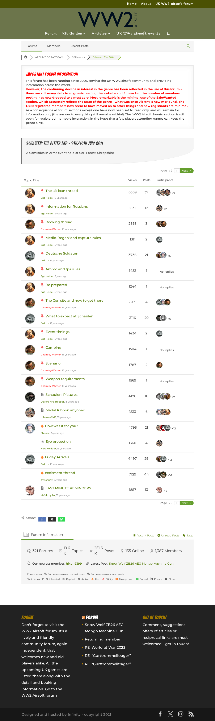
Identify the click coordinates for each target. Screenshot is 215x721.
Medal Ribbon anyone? (65, 410)
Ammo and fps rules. (63, 269)
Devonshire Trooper (52, 401)
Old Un (45, 260)
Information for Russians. (67, 207)
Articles (99, 33)
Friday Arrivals (57, 457)
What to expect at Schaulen (69, 316)
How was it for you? (61, 426)
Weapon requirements (65, 379)
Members (53, 46)
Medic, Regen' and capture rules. (74, 238)
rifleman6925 (48, 417)
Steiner (45, 433)
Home (132, 4)
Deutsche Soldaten (62, 253)
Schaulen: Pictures (61, 395)
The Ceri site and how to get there (75, 300)
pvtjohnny (46, 479)
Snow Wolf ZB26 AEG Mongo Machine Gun (141, 563)
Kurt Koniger (48, 448)
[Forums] (26, 57)
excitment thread (60, 473)
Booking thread (59, 222)
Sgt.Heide (47, 197)
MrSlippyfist (48, 495)
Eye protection (58, 442)
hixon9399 (74, 563)
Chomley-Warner (51, 229)
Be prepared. (57, 285)
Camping (53, 348)
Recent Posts (80, 46)
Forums (31, 46)
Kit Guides (72, 33)
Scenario (53, 363)
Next (185, 170)
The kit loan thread (62, 191)
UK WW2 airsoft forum (175, 4)
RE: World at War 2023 (105, 647)
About (146, 4)
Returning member (102, 639)
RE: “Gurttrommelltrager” (108, 656)
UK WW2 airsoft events (139, 33)
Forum (51, 33)
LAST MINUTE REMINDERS (68, 488)
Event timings (57, 332)
